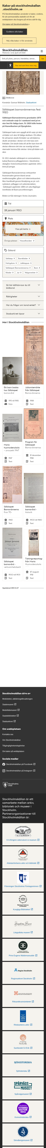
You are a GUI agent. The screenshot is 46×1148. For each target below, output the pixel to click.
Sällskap (9, 258)
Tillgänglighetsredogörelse (13, 746)
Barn (36, 268)
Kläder (8, 272)
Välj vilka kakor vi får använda (19, 40)
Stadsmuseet (7, 705)
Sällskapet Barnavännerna (17, 268)
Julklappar (24, 263)
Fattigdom (10, 263)
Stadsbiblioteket (9, 716)
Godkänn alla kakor (14, 31)
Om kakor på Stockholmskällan (15, 24)
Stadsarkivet (31, 103)
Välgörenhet (30, 272)
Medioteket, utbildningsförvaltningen (17, 699)
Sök (42, 58)
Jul (18, 272)
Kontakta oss (7, 734)
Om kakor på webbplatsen (13, 751)
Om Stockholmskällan (11, 740)
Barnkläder (23, 258)
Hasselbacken (26, 240)
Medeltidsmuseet (9, 710)
